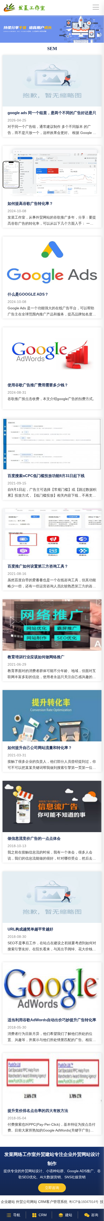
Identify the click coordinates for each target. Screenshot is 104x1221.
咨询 (94, 1215)
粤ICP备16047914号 (83, 1202)
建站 (68, 1215)
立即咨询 (52, 1188)
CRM (43, 1215)
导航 (16, 1215)
